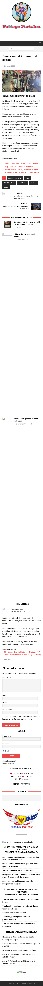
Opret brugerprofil (9, 761)
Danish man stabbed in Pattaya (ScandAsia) (22, 655)
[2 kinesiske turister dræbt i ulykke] (7, 323)
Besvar (7, 660)
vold (6, 187)
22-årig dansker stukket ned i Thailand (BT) (22, 652)
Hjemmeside (7, 709)
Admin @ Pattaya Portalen (12, 954)
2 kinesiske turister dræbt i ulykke (25, 235)
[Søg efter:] (21, 48)
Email (4, 702)
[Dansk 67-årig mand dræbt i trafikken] (7, 507)
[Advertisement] (22, 34)
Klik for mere (21, 779)
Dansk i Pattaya (14, 178)
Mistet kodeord (8, 764)
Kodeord (5, 743)
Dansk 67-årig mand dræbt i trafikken (26, 420)
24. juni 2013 (20, 227)
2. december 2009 (23, 239)
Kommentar (7, 677)
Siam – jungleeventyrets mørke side (18, 870)
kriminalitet (9, 183)
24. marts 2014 (21, 424)
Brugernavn (6, 736)
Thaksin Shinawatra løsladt (14, 913)
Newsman (15, 609)
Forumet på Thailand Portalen (21, 852)
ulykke (33, 183)
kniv (27, 178)
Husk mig (8, 751)
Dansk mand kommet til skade (24, 950)
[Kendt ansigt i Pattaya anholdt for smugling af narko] (7, 224)
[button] (39, 43)
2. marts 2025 (9, 66)
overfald (23, 183)
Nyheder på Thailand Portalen (21, 894)
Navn (4, 695)
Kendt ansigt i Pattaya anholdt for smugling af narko (27, 223)
